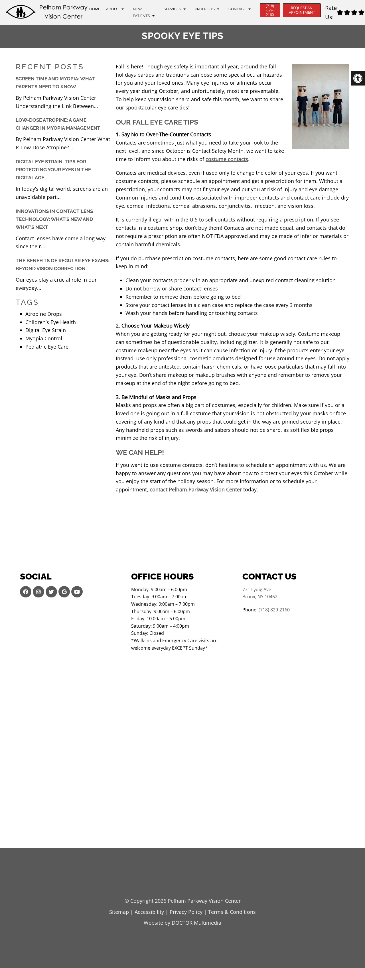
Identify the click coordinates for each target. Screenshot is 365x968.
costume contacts (227, 159)
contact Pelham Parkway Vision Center (196, 489)
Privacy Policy (186, 911)
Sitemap (119, 911)
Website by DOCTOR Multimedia (182, 922)
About (112, 9)
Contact (237, 9)
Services (172, 9)
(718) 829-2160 (270, 10)
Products (205, 9)
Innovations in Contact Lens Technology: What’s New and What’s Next (54, 219)
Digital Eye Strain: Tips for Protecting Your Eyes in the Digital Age (53, 169)
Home (94, 9)
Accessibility (149, 911)
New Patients (141, 12)
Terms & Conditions (232, 911)
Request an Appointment (302, 10)
